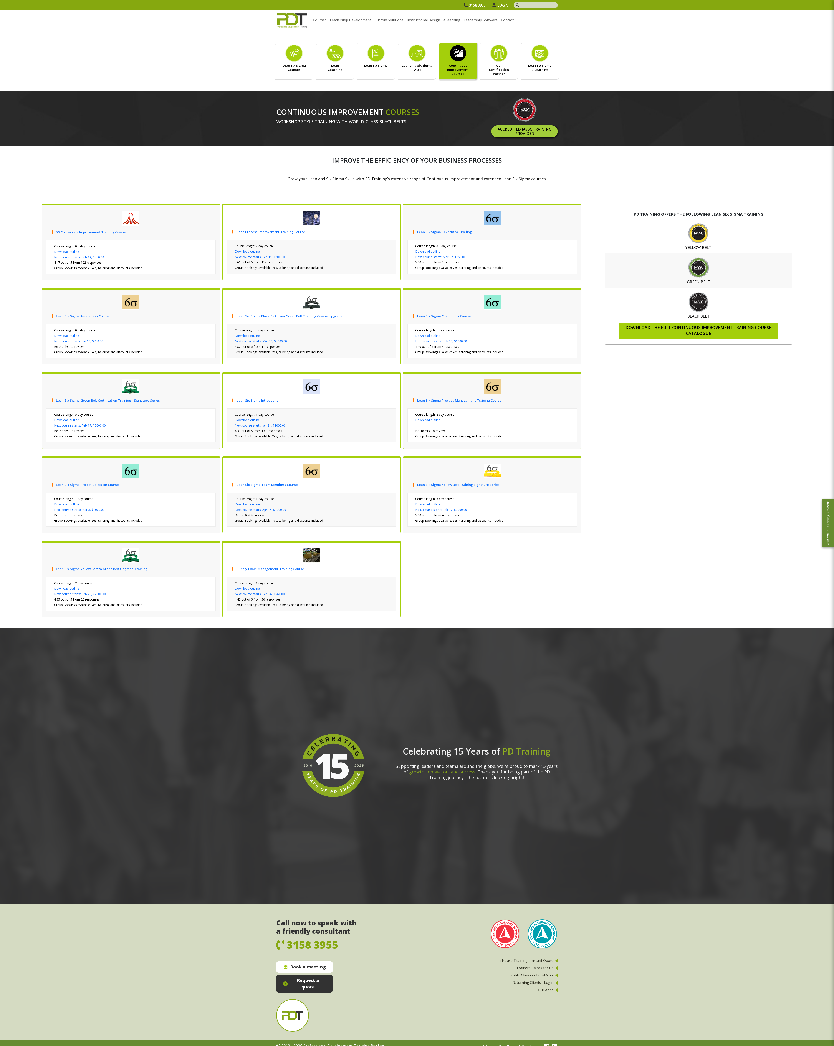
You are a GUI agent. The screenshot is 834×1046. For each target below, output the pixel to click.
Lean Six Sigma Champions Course (444, 316)
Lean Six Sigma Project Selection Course (87, 484)
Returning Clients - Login (533, 982)
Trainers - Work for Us (534, 967)
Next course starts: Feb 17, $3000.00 (441, 510)
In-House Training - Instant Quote (525, 960)
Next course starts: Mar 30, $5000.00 (261, 341)
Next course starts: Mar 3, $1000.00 (79, 510)
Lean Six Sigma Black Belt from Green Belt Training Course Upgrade (289, 316)
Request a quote (308, 983)
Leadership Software (481, 20)
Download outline (66, 252)
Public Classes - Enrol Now (531, 975)
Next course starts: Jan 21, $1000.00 (260, 425)
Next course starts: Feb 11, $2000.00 (260, 257)
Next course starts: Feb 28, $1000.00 (441, 341)
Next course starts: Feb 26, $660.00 (260, 594)
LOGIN (503, 5)
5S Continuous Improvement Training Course (91, 232)
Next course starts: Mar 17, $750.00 (440, 257)
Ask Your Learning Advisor (828, 523)
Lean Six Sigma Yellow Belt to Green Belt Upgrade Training (101, 569)
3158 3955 (477, 5)
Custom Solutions (388, 20)
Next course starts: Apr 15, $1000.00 (260, 510)
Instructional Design (423, 20)
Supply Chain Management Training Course (270, 569)
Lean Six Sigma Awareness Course (83, 316)
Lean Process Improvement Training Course (271, 232)
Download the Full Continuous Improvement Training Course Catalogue (698, 330)
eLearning (451, 20)
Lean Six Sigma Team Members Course (267, 484)
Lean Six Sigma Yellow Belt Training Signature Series (458, 484)
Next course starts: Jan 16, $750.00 (78, 341)
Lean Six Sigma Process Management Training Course (459, 400)
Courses (319, 20)
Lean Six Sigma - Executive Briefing (444, 232)
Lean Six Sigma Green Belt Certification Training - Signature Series (108, 400)
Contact (507, 20)
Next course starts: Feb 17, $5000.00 (80, 425)
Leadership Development (350, 20)
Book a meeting (308, 967)
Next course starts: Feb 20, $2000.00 (80, 594)
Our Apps (545, 990)
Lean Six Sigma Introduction (258, 400)
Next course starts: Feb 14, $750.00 (79, 257)
